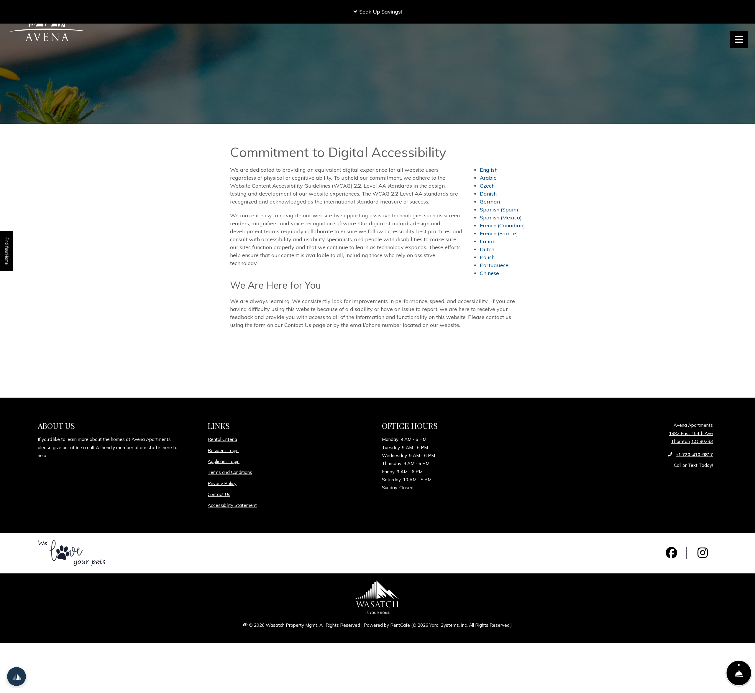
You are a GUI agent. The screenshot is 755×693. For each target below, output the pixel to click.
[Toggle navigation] (739, 39)
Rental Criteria (222, 439)
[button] (377, 12)
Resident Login (223, 450)
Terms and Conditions (230, 472)
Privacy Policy (222, 483)
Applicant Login (223, 461)
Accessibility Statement (232, 505)
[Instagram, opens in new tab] (702, 553)
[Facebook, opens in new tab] (671, 553)
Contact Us (219, 494)
